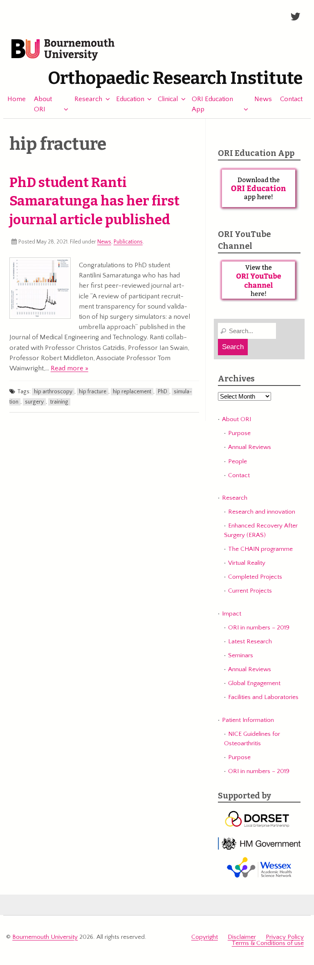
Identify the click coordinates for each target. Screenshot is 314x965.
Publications (128, 242)
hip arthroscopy (53, 392)
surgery (34, 402)
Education (130, 99)
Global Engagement (254, 683)
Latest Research (250, 641)
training (59, 402)
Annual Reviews (249, 447)
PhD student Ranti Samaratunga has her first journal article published (94, 201)
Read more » (69, 368)
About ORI (43, 104)
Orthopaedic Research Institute (175, 78)
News (263, 99)
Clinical (168, 99)
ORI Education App (212, 104)
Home (16, 99)
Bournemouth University (62, 49)
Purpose (239, 433)
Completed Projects (255, 576)
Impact (231, 613)
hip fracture (92, 392)
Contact (291, 99)
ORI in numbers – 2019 (258, 627)
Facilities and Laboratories (263, 697)
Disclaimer (242, 936)
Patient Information (248, 720)
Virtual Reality (246, 562)
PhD (162, 392)
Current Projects (250, 590)
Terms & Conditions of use (268, 943)
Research (88, 99)
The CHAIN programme (260, 549)
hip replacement (132, 392)
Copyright (204, 936)
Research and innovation (261, 511)
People (237, 461)
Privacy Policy (285, 936)
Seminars (240, 655)
